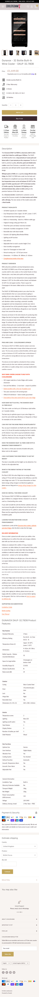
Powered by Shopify (7, 993)
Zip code (4, 860)
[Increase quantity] (21, 105)
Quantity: (4, 105)
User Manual (5, 614)
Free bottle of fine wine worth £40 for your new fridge (19, 397)
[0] (35, 6)
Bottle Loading (6, 610)
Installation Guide (7, 607)
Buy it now (19, 118)
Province (4, 851)
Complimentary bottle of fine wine (13, 258)
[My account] (32, 6)
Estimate (7, 872)
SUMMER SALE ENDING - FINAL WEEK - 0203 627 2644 (19, 1)
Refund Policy (6, 880)
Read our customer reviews (19, 908)
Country (4, 842)
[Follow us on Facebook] (3, 972)
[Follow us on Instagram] (10, 972)
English (5, 963)
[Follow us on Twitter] (6, 972)
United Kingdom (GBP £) (19, 963)
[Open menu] (3, 6)
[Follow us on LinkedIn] (14, 972)
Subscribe (8, 954)
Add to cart (19, 112)
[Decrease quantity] (11, 105)
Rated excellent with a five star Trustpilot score (17, 388)
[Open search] (28, 6)
